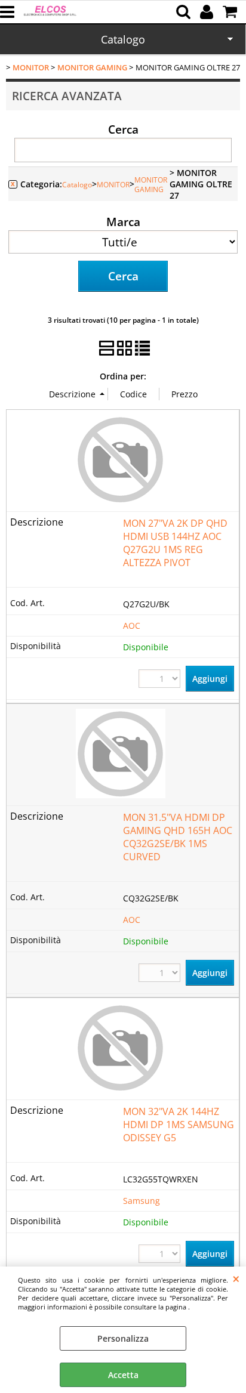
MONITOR (113, 184)
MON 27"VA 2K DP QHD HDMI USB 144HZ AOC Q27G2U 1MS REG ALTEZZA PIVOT (175, 543)
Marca (123, 221)
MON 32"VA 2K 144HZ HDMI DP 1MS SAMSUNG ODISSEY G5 (178, 1124)
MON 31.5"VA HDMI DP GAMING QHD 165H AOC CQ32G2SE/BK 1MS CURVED (177, 837)
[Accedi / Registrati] (208, 12)
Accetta (123, 1374)
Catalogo (123, 39)
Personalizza (123, 1338)
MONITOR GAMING (150, 184)
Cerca (123, 129)
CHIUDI (236, 1278)
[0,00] (231, 12)
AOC (131, 625)
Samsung (141, 1200)
